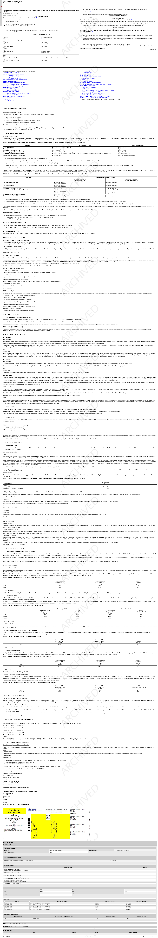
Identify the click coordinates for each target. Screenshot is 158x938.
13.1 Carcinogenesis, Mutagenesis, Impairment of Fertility (97, 84)
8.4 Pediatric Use (9, 100)
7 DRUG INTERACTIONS (11, 92)
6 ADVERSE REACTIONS (11, 87)
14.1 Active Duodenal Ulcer (89, 87)
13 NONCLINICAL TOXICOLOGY (90, 83)
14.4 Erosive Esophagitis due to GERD (92, 92)
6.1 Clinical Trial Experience (12, 89)
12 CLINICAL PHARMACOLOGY (90, 77)
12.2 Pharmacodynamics (88, 80)
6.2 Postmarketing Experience (12, 90)
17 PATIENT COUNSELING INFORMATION (93, 97)
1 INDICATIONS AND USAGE (12, 72)
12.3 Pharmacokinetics (87, 81)
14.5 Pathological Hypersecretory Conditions (93, 93)
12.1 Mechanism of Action (88, 78)
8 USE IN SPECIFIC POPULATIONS (14, 96)
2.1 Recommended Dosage (12, 75)
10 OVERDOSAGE (85, 74)
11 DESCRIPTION (85, 75)
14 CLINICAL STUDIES (87, 86)
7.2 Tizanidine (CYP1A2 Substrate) (14, 94)
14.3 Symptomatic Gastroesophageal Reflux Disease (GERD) (98, 90)
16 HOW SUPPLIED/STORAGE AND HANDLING (95, 96)
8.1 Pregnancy (8, 97)
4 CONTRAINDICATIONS (11, 81)
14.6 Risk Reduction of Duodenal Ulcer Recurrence (95, 94)
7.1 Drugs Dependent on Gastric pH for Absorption (18, 93)
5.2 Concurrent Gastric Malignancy (14, 86)
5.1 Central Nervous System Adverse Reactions (17, 84)
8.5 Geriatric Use (86, 71)
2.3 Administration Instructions (13, 78)
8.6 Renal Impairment (87, 72)
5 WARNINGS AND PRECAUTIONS (14, 83)
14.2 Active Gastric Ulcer (88, 89)
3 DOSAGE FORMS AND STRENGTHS (15, 80)
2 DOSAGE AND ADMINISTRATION (14, 74)
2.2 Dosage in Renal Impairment (13, 77)
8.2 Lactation (8, 99)
